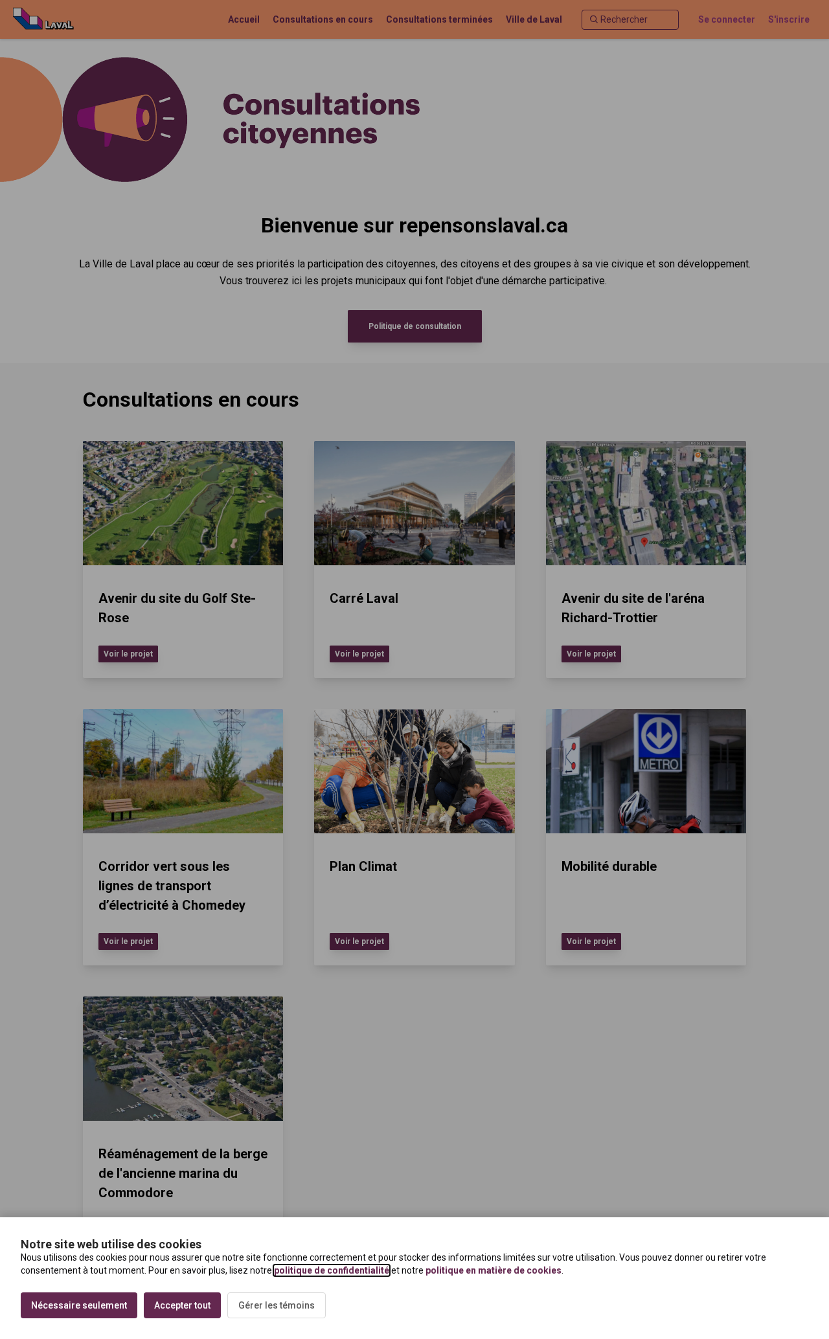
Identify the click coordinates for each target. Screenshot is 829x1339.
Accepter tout (182, 1305)
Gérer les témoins (276, 1305)
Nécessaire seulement (79, 1305)
